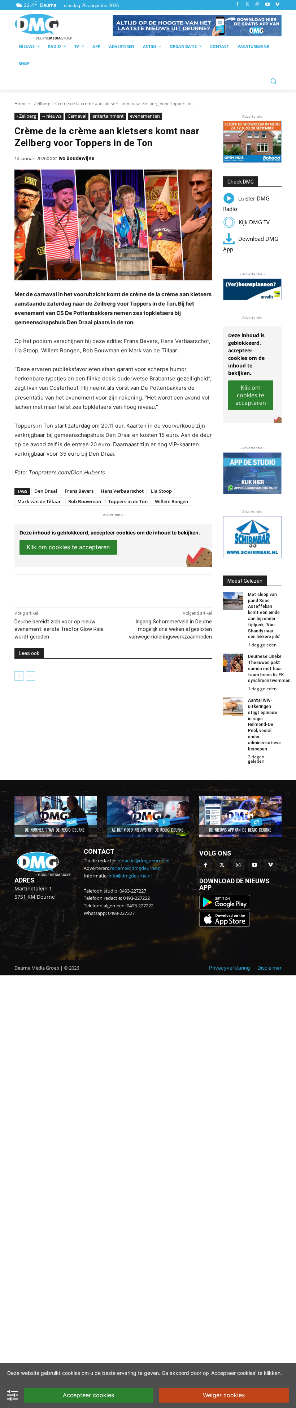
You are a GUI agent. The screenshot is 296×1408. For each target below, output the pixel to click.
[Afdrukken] (114, 589)
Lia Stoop (161, 491)
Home (20, 103)
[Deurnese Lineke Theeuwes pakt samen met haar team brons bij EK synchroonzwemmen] (233, 663)
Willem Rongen (171, 501)
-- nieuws (51, 116)
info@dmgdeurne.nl (130, 875)
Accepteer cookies (88, 1395)
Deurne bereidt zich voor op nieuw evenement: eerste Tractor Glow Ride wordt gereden (59, 629)
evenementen (145, 116)
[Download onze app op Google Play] (225, 908)
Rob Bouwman (84, 501)
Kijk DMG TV (254, 222)
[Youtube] (267, 5)
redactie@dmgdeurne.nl (143, 860)
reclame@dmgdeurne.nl (136, 868)
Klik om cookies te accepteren (68, 547)
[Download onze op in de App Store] (224, 925)
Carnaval (77, 116)
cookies (71, 1373)
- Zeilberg (41, 103)
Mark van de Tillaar (39, 501)
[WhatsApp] (97, 589)
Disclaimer (269, 968)
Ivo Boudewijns (76, 158)
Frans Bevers (79, 491)
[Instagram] (257, 5)
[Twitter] (247, 5)
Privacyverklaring (229, 968)
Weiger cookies (224, 1395)
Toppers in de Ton (128, 501)
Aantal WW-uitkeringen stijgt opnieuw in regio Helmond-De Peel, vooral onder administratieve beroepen (264, 724)
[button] (197, 25)
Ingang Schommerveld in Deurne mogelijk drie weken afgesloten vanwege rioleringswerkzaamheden (170, 629)
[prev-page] (18, 676)
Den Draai (45, 491)
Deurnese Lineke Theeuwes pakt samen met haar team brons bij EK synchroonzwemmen (269, 668)
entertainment (108, 116)
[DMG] (63, 26)
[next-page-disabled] (30, 676)
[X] (81, 589)
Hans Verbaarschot (122, 491)
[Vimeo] (277, 5)
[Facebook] (237, 5)
